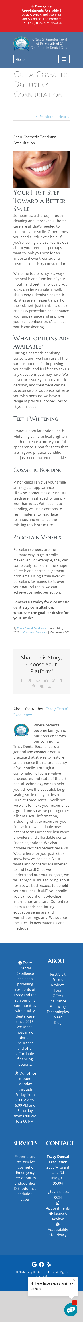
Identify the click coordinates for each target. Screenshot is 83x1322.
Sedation (25, 1193)
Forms (57, 979)
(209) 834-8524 (39, 23)
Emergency (25, 1172)
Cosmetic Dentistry (35, 632)
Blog (58, 1022)
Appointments (58, 1208)
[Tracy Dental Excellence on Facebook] (41, 1265)
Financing (58, 1006)
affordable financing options (25, 1059)
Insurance (58, 1001)
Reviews (57, 985)
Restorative (25, 1161)
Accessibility (58, 1229)
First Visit (58, 974)
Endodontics (25, 1183)
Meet (58, 1017)
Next (62, 116)
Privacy (60, 1234)
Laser (25, 1199)
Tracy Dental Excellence (31, 628)
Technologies (58, 1011)
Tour (58, 990)
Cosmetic (25, 1167)
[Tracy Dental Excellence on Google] (34, 1265)
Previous (47, 116)
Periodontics (25, 1177)
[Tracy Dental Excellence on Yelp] (49, 1265)
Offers (58, 995)
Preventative (25, 1156)
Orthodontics (25, 1188)
